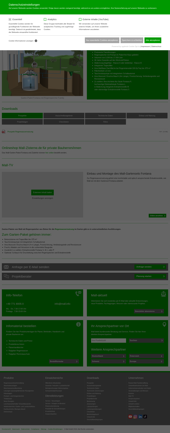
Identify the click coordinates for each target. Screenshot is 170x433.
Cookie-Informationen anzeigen (21, 41)
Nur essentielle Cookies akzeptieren (102, 40)
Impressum (145, 46)
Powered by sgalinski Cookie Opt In (126, 46)
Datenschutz (156, 46)
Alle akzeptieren (153, 40)
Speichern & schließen (132, 40)
